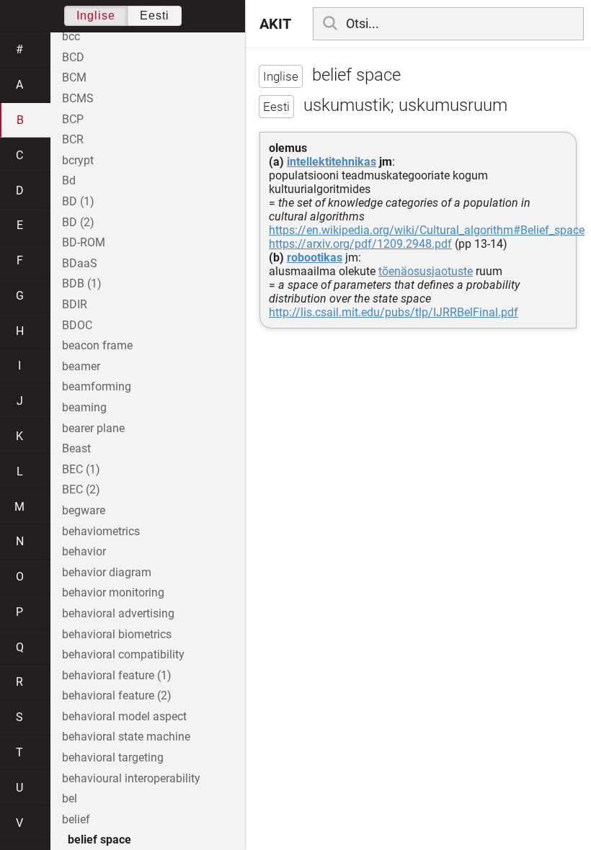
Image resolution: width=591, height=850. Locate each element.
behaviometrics (101, 531)
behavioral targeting (113, 757)
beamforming (96, 386)
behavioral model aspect (124, 716)
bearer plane (93, 428)
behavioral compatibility (123, 654)
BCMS (78, 98)
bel (69, 798)
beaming (84, 407)
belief (76, 819)
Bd (69, 180)
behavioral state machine (126, 736)
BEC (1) (81, 469)
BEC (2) (81, 489)
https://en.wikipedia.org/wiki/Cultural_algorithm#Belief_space (427, 230)
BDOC (77, 325)
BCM (74, 77)
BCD (73, 57)
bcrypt (78, 160)
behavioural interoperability (131, 778)
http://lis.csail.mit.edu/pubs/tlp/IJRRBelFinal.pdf (393, 312)
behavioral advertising (118, 613)
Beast (76, 448)
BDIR (74, 304)
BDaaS (79, 263)
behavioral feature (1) (117, 675)
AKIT (275, 23)
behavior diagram (106, 572)
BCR (73, 139)
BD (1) (78, 201)
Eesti (154, 15)
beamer (81, 366)
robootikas (314, 257)
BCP (73, 119)
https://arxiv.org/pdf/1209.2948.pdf (360, 244)
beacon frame (97, 345)
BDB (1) (82, 283)
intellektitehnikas (331, 162)
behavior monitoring (113, 592)
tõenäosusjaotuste (425, 271)
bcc (71, 36)
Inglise (95, 15)
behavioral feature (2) (117, 695)
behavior (84, 551)
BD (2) (78, 222)
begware (83, 510)
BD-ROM (83, 242)
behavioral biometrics (117, 634)
